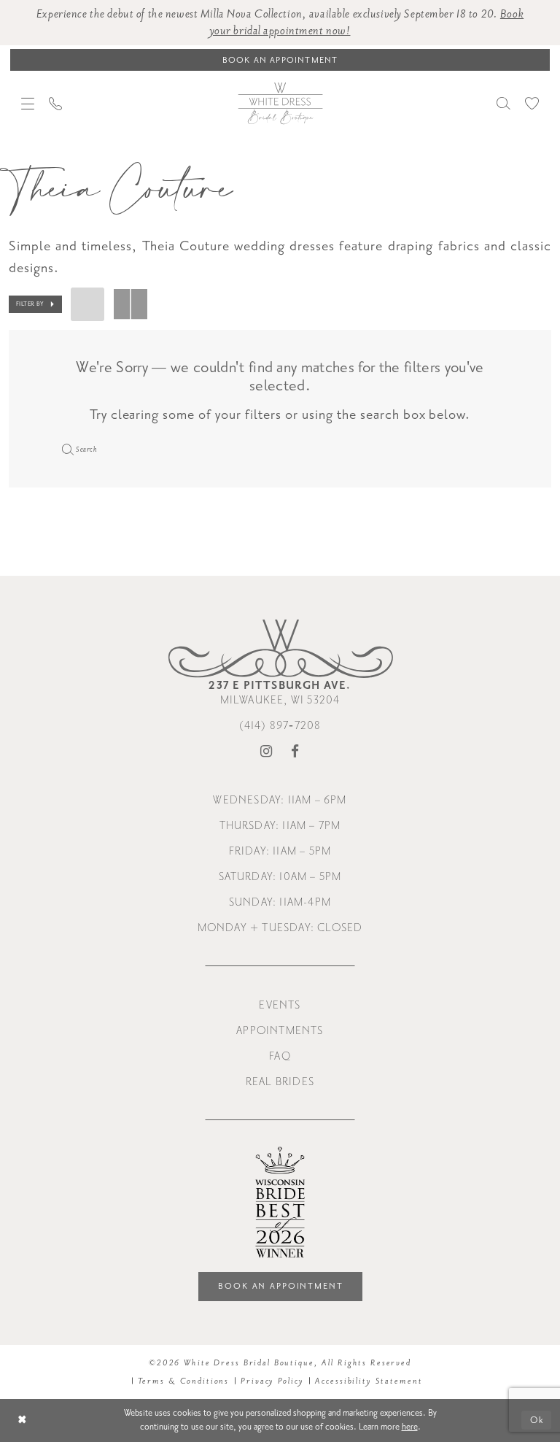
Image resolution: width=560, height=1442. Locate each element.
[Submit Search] (65, 449)
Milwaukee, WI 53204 (280, 692)
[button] (28, 103)
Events (279, 1005)
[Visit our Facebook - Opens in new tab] (295, 752)
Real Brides (280, 1082)
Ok (537, 1420)
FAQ (280, 1056)
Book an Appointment (280, 1286)
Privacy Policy (272, 1381)
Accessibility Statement (368, 1381)
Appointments (279, 1031)
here (410, 1427)
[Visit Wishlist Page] (532, 103)
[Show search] (503, 103)
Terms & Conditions (184, 1381)
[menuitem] (28, 103)
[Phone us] (55, 103)
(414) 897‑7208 (280, 726)
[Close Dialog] (22, 1420)
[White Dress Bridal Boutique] (280, 103)
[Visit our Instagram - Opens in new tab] (266, 752)
